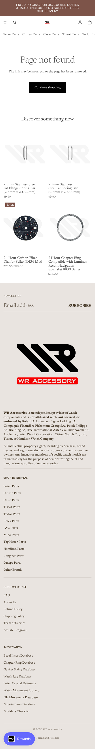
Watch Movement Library (21, 690)
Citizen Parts (31, 34)
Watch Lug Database (18, 676)
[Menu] (5, 22)
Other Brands (13, 570)
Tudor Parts (12, 514)
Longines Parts (14, 555)
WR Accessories (52, 729)
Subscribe (79, 305)
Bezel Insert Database (18, 655)
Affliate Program (15, 630)
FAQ (7, 595)
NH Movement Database (21, 697)
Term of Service (14, 623)
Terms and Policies (47, 738)
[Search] (14, 22)
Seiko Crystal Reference (20, 683)
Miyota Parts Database (19, 704)
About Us (10, 602)
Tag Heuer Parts (15, 542)
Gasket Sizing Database (20, 669)
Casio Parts (51, 34)
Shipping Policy (14, 616)
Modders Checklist (17, 711)
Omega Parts (12, 563)
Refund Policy (13, 609)
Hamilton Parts (14, 549)
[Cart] (90, 22)
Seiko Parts (11, 34)
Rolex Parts (11, 521)
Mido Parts (11, 535)
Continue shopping (47, 87)
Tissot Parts (70, 34)
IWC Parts (11, 528)
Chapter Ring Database (19, 662)
